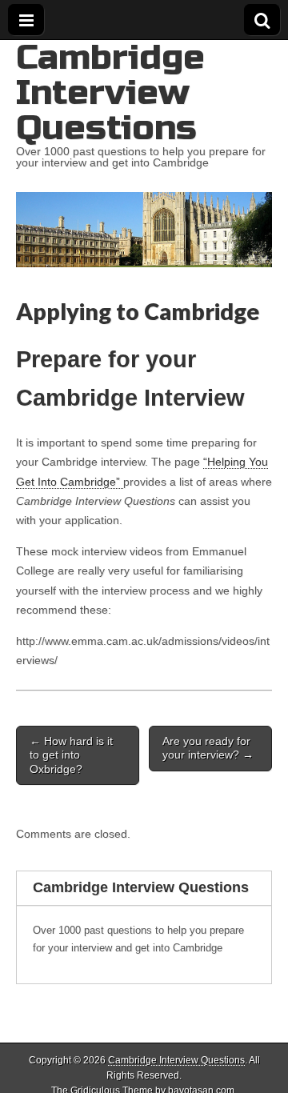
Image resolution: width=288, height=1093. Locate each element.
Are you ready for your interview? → (208, 748)
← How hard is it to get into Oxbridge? (71, 755)
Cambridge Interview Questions (110, 92)
